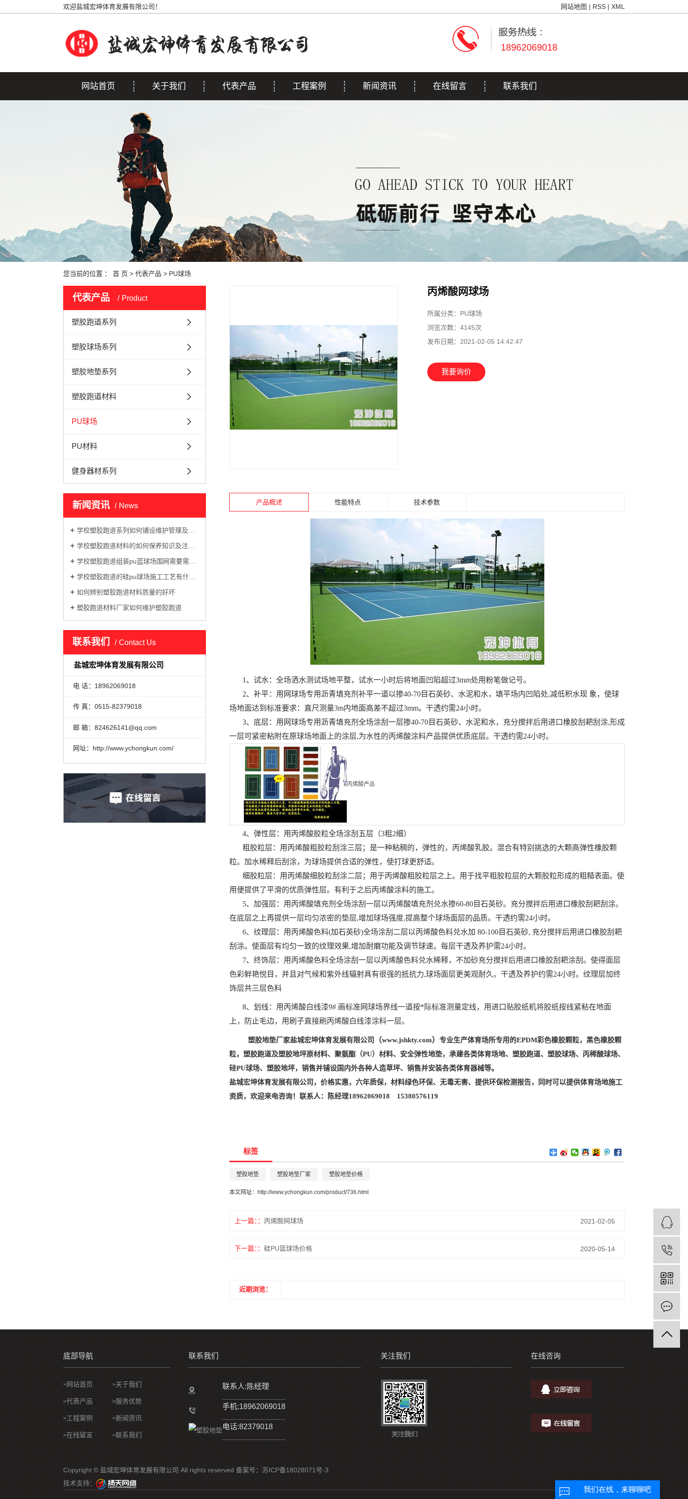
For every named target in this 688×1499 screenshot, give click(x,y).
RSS (599, 6)
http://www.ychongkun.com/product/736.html (313, 1192)
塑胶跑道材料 (94, 397)
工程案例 (309, 86)
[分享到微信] (575, 1152)
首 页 (120, 273)
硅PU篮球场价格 (288, 1248)
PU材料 (84, 446)
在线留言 (450, 86)
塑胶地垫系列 (94, 372)
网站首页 (98, 86)
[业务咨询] (666, 1222)
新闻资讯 (379, 86)
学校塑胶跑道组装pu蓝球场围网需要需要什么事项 (138, 561)
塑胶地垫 (247, 1174)
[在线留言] (666, 1306)
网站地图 (574, 6)
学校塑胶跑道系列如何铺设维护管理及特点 (138, 530)
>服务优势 (125, 1401)
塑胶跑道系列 (94, 322)
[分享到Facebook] (618, 1152)
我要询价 (456, 372)
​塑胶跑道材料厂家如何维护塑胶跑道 (129, 607)
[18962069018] (666, 1250)
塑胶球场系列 (94, 347)
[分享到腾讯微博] (607, 1152)
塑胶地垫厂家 (294, 1174)
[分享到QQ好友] (586, 1152)
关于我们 (169, 86)
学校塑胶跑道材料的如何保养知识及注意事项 (138, 545)
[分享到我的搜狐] (596, 1152)
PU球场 (180, 273)
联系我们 (520, 86)
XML (618, 6)
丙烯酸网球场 (283, 1220)
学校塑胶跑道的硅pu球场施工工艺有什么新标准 (138, 576)
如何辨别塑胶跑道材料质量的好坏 (126, 592)
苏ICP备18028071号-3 (295, 1470)
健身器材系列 (94, 471)
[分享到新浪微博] (564, 1152)
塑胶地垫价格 (346, 1174)
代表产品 (239, 86)
